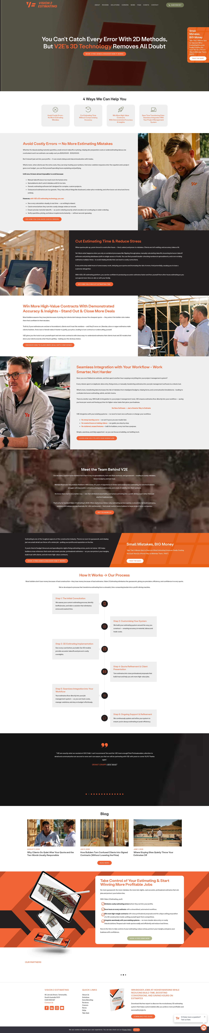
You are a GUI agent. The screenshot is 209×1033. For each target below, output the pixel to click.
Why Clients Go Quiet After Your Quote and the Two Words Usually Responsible (50, 853)
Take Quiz (85, 1013)
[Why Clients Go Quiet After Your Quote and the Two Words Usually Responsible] (51, 833)
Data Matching (87, 1000)
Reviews (85, 1002)
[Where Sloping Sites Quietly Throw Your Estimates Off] (158, 833)
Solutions (85, 997)
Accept (136, 1030)
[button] (86, 794)
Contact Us (49, 1002)
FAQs (84, 1010)
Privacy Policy (126, 1030)
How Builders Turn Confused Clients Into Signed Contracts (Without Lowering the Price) (104, 853)
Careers (85, 1005)
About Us (85, 995)
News (84, 1008)
